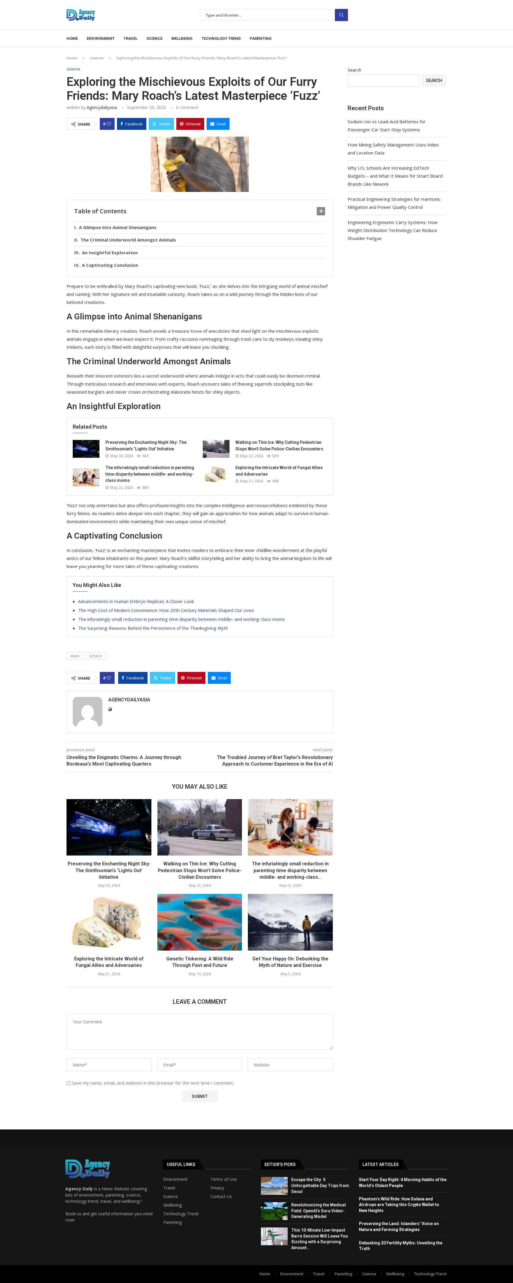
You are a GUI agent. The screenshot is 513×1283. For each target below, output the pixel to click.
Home (72, 38)
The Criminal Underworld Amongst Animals (128, 240)
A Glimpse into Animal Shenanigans (117, 227)
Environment (175, 1179)
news (74, 656)
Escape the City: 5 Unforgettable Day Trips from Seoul (320, 1185)
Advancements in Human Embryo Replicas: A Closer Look (136, 601)
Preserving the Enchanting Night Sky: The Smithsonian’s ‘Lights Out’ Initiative (109, 870)
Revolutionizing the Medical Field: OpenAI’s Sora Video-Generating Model (318, 1210)
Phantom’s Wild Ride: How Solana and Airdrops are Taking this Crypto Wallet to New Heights (399, 1205)
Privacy (217, 1188)
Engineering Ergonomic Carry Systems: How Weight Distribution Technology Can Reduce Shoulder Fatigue (393, 230)
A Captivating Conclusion (110, 265)
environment (101, 38)
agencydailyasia (102, 107)
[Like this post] (109, 124)
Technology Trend (180, 1214)
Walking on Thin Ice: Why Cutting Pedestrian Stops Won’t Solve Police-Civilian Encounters (199, 870)
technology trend (221, 38)
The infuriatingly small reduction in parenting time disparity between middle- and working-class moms (149, 474)
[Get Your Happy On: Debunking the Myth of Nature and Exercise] (290, 922)
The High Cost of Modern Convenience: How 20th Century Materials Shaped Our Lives (166, 610)
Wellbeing (172, 1205)
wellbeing (182, 38)
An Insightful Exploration (110, 252)
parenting (261, 38)
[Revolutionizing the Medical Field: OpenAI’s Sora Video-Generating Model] (274, 1211)
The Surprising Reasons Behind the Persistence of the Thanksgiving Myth (153, 628)
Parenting (172, 1222)
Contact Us (221, 1196)
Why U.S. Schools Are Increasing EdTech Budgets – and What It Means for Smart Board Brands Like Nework (395, 176)
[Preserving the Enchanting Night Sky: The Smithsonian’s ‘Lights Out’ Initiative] (86, 449)
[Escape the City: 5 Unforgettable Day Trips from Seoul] (274, 1186)
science (154, 38)
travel (130, 38)
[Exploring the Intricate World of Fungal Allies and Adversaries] (216, 474)
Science (170, 1196)
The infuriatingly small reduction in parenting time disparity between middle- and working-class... (290, 870)
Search (341, 15)
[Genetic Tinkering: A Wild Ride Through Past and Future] (199, 922)
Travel (169, 1188)
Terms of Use (223, 1179)
